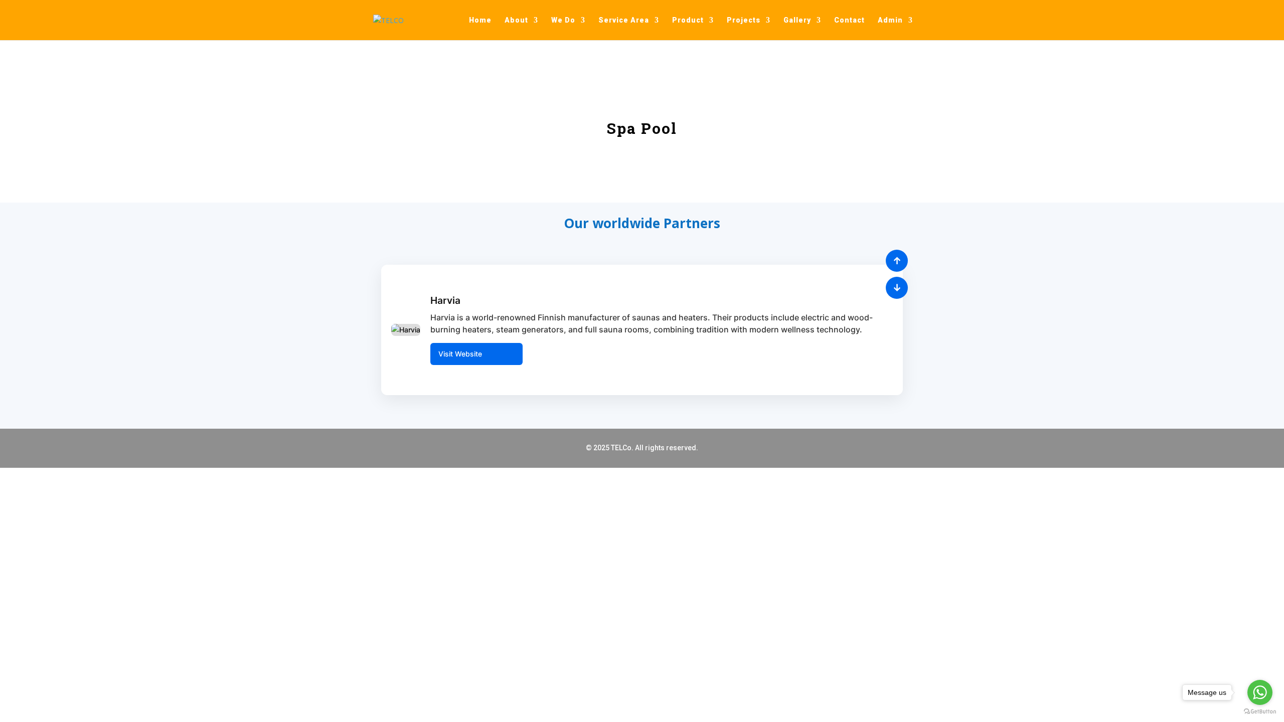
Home (480, 20)
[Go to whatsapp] (1259, 692)
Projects (743, 20)
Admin (890, 20)
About (516, 20)
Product (688, 20)
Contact (849, 20)
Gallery (797, 20)
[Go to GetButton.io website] (1260, 711)
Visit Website (460, 353)
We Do (563, 20)
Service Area (623, 20)
